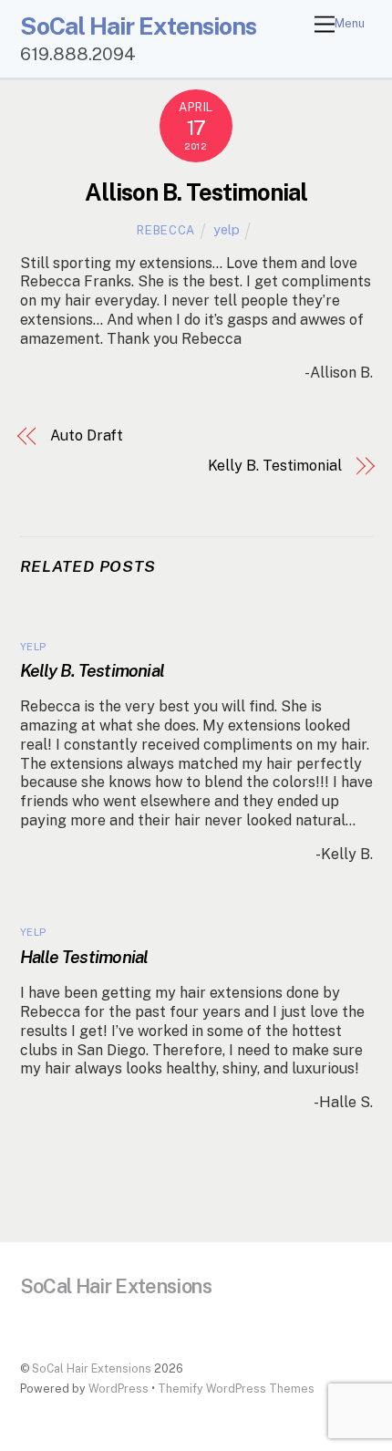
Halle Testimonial (84, 957)
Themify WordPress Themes (236, 1388)
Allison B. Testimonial (195, 192)
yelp (226, 229)
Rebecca (166, 230)
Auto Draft (86, 435)
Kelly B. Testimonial (275, 465)
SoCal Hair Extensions (91, 1368)
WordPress (118, 1388)
